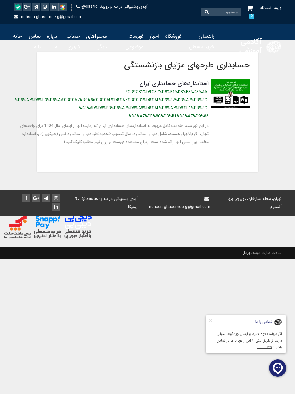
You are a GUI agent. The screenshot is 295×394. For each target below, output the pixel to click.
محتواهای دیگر (96, 41)
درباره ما (52, 41)
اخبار (154, 36)
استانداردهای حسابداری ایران (174, 83)
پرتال (246, 253)
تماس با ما (35, 41)
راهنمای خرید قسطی (201, 41)
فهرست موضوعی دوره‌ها (134, 46)
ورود (277, 8)
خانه (17, 36)
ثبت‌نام (265, 8)
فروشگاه (173, 36)
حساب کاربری (73, 41)
